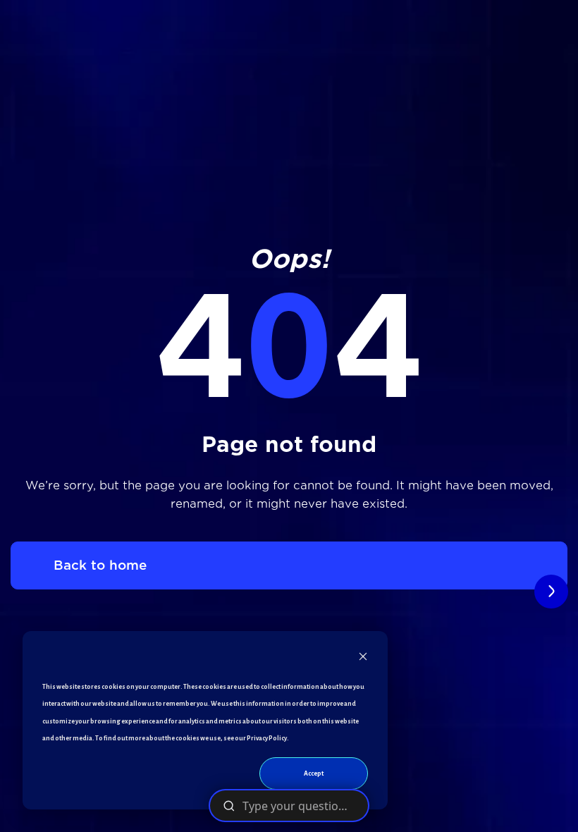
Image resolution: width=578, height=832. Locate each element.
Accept (314, 773)
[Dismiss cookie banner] (363, 659)
